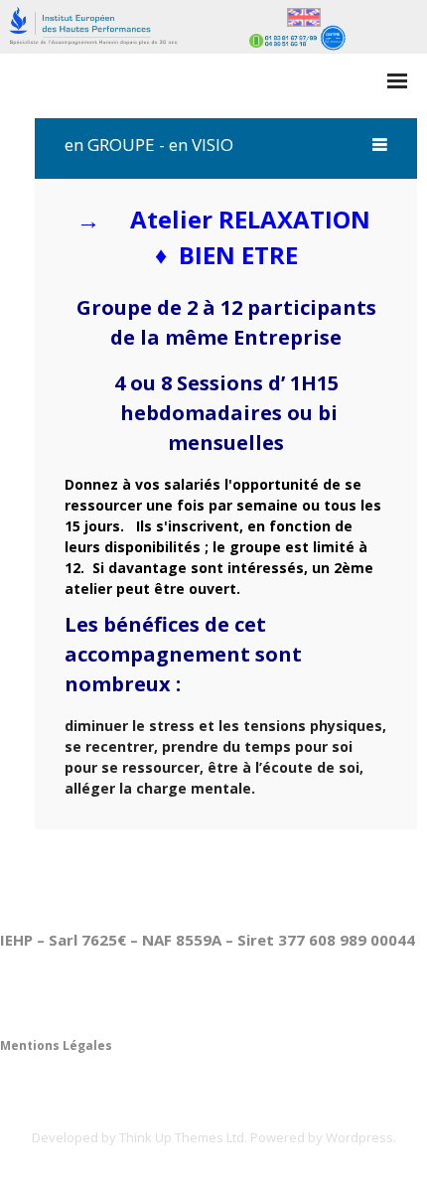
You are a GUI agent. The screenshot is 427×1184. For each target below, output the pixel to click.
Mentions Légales (56, 1045)
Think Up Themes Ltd (181, 1137)
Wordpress (359, 1137)
